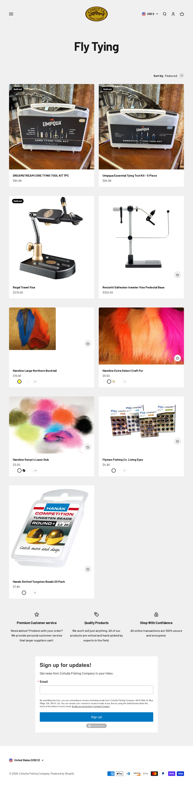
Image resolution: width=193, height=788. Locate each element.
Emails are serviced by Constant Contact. (91, 706)
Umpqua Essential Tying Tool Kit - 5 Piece (130, 175)
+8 (35, 592)
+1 (124, 470)
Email (44, 681)
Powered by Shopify (62, 773)
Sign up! (96, 717)
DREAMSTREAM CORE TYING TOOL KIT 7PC (41, 175)
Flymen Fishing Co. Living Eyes (123, 459)
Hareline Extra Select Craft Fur (123, 370)
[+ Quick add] (177, 274)
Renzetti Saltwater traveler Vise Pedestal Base (134, 287)
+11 (35, 381)
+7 (124, 381)
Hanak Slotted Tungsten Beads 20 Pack (39, 581)
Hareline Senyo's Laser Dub (31, 459)
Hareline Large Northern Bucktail (35, 370)
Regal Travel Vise (24, 287)
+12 (35, 470)
